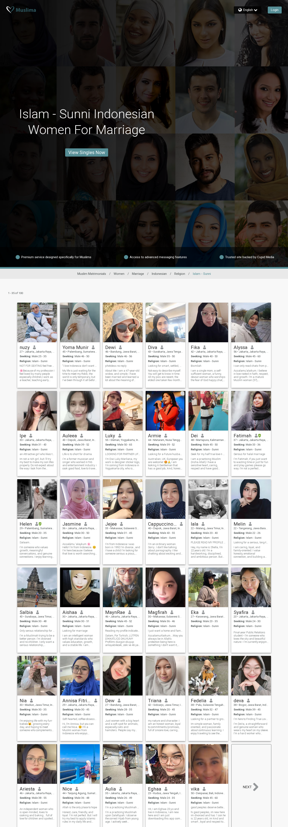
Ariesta (27, 789)
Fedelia (198, 700)
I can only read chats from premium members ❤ (251, 365)
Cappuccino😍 (162, 524)
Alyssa (241, 347)
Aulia (110, 789)
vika (195, 789)
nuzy (25, 347)
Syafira (241, 612)
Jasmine (71, 524)
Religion (179, 274)
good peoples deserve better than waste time (208, 807)
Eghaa (154, 789)
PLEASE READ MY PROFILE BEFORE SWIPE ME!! (208, 542)
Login (275, 10)
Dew (109, 700)
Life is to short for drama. (77, 454)
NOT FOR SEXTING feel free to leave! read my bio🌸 (37, 365)
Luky (110, 435)
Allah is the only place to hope (79, 807)
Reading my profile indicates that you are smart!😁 (122, 630)
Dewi (110, 347)
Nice (67, 789)
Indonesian (159, 274)
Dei (194, 435)
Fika (195, 347)
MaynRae (115, 612)
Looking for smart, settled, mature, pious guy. (165, 365)
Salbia (26, 612)
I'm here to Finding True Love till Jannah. (251, 719)
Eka (195, 612)
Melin (240, 524)
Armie (154, 435)
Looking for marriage (74, 630)
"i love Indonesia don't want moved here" (79, 365)
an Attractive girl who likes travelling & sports (37, 454)
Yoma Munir (75, 347)
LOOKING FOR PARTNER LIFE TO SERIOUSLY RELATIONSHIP (122, 454)
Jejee (111, 524)
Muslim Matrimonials (91, 274)
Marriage (138, 274)
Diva (152, 347)
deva (239, 700)
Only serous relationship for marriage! (37, 630)
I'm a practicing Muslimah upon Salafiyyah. (122, 807)
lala (194, 524)
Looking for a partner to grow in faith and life (208, 719)
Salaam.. (25, 542)
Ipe (23, 435)
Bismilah (196, 365)
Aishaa (69, 612)
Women (119, 274)
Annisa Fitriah (76, 700)
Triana (154, 700)
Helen (26, 524)
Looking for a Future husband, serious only (165, 454)
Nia (23, 700)
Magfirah (157, 612)
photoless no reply (116, 365)
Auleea (69, 435)
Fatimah (243, 435)
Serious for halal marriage (249, 454)
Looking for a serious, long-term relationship (251, 542)
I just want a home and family (165, 630)
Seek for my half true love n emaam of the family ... (208, 454)
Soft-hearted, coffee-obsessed (79, 719)
